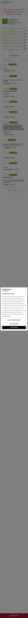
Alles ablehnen (14, 323)
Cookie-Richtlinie (6, 316)
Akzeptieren (14, 327)
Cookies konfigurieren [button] (14, 320)
